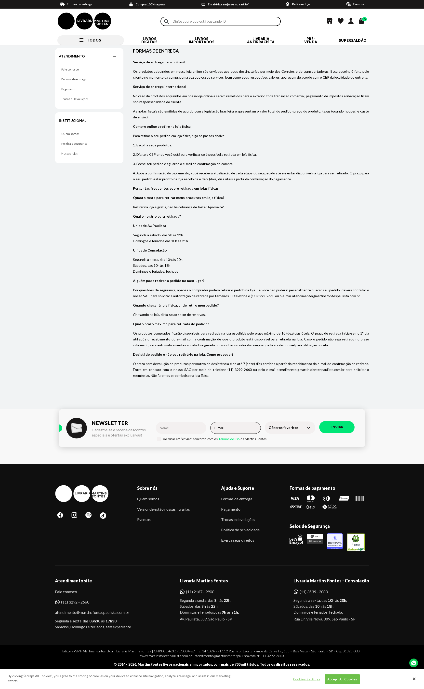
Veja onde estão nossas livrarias (163, 509)
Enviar (337, 427)
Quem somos (70, 134)
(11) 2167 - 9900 (200, 591)
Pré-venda (310, 40)
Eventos (144, 519)
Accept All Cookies (342, 679)
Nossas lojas (69, 153)
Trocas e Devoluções (75, 99)
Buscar (166, 21)
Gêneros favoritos (284, 427)
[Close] (414, 679)
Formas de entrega (73, 79)
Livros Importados (202, 40)
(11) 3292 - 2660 (75, 602)
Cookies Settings (306, 679)
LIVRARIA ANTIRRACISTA (261, 40)
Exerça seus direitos (237, 540)
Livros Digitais (149, 40)
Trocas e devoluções (238, 519)
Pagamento (68, 89)
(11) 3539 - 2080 (314, 591)
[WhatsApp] (413, 663)
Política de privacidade (240, 529)
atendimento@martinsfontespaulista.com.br (87, 612)
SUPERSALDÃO (353, 40)
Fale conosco (70, 69)
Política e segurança (74, 143)
